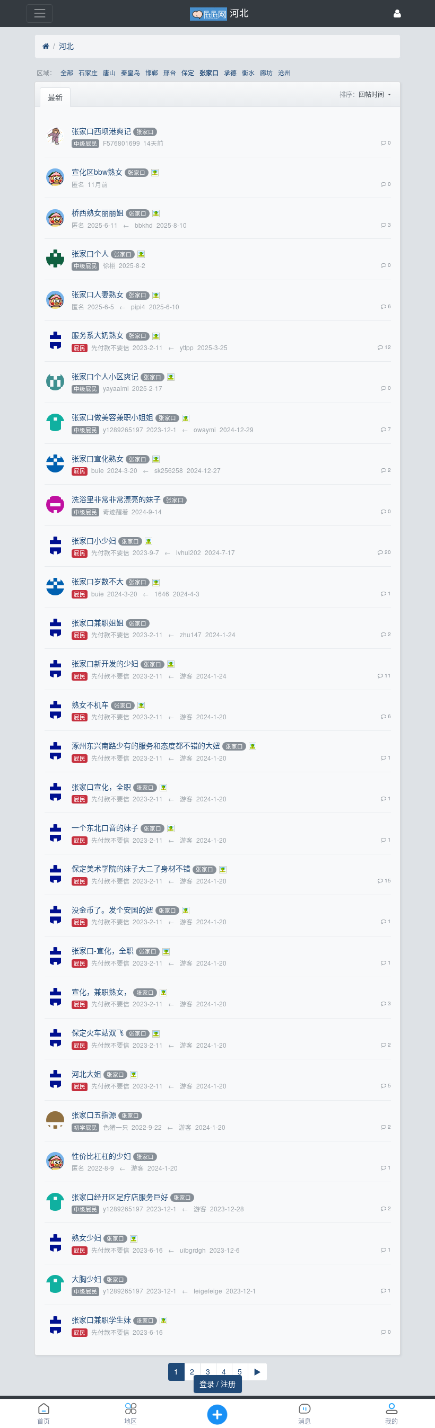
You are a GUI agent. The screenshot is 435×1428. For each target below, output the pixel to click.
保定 (187, 72)
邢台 (169, 72)
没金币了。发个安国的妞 (112, 909)
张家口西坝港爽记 (101, 131)
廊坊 (266, 72)
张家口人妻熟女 (98, 294)
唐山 (109, 72)
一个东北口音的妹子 (105, 827)
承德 (230, 72)
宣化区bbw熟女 (97, 171)
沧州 (284, 72)
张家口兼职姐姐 (98, 622)
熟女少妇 (86, 1237)
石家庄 (88, 72)
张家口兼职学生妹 (101, 1319)
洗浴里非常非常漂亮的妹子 (116, 499)
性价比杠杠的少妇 (101, 1155)
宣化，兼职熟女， (101, 991)
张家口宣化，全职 (101, 786)
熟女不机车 (90, 704)
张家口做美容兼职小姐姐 (112, 417)
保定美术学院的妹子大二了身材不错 (131, 868)
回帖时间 (372, 94)
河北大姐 (86, 1073)
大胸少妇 (86, 1278)
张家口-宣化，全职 (103, 950)
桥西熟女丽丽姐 (98, 212)
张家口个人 (90, 253)
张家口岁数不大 (98, 581)
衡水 (248, 72)
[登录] (397, 13)
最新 (55, 97)
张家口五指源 (94, 1114)
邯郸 (151, 72)
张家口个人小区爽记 (105, 376)
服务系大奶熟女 (98, 334)
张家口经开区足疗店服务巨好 (120, 1196)
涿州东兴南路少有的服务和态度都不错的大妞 (146, 745)
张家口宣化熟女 (98, 458)
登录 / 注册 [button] (217, 1383)
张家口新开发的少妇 (105, 663)
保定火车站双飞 (98, 1032)
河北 (66, 45)
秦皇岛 (130, 72)
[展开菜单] (40, 13)
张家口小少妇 (94, 540)
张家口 (209, 72)
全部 (66, 72)
